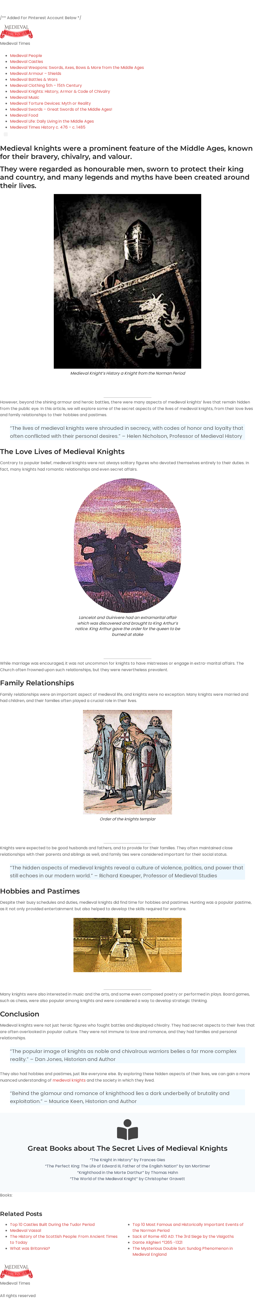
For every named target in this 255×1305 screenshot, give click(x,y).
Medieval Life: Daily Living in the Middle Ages (52, 121)
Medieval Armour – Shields (35, 73)
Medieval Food (24, 115)
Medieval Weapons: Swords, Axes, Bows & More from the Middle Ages (77, 67)
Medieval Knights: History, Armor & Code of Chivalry (60, 91)
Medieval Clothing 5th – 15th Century (46, 85)
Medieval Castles (26, 61)
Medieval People (26, 55)
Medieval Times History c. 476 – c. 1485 (47, 127)
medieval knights (69, 1080)
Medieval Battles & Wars (34, 79)
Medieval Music (24, 97)
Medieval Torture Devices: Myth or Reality (50, 103)
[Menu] (6, 134)
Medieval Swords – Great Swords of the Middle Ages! (61, 109)
